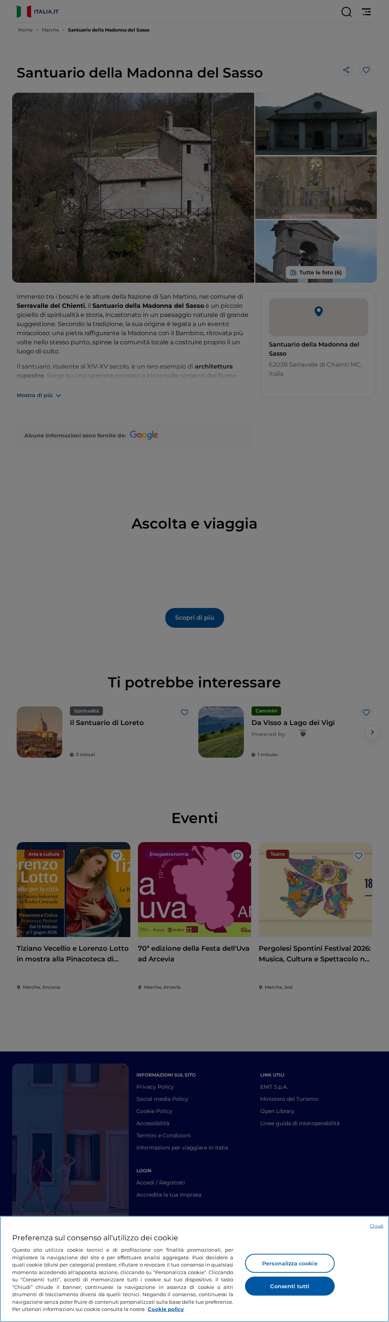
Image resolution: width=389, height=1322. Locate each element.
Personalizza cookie (290, 1263)
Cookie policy (166, 1309)
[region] (194, 1269)
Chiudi (376, 1226)
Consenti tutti (289, 1286)
